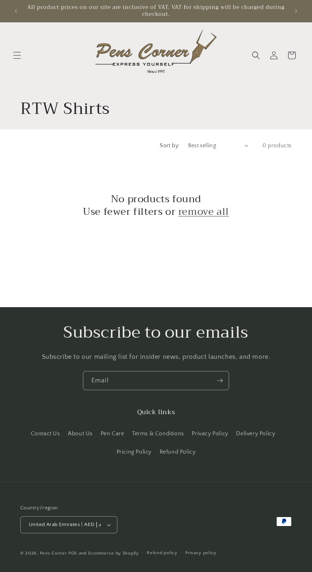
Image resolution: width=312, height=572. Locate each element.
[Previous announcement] (16, 11)
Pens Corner (53, 553)
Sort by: (170, 145)
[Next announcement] (296, 11)
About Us (80, 433)
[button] (17, 55)
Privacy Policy (210, 433)
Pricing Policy (134, 452)
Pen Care (112, 433)
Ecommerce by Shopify (113, 553)
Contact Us (45, 433)
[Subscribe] (220, 380)
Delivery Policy (255, 433)
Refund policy (162, 552)
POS (72, 553)
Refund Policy (178, 452)
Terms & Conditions (158, 433)
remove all (203, 211)
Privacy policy (201, 552)
